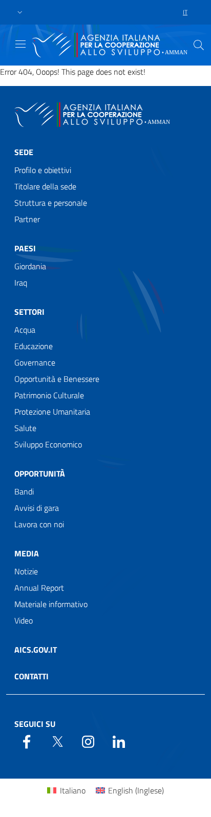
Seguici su (34, 724)
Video (23, 620)
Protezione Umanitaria (52, 411)
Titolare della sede (45, 186)
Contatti (31, 676)
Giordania (30, 266)
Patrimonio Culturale (49, 395)
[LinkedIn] (119, 740)
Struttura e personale (50, 203)
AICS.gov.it (35, 649)
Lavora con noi (39, 524)
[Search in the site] (199, 45)
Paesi (25, 248)
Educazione (33, 346)
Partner (27, 219)
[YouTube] (88, 740)
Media (26, 553)
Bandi (24, 491)
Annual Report (39, 588)
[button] (20, 13)
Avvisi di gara (36, 508)
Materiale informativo (51, 604)
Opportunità (39, 473)
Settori (29, 312)
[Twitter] (57, 740)
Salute (25, 428)
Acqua (24, 330)
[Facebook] (26, 740)
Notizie (26, 571)
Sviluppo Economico (48, 444)
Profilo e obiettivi (42, 170)
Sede (23, 152)
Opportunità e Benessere (56, 379)
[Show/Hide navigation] (20, 44)
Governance (34, 362)
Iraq (20, 282)
